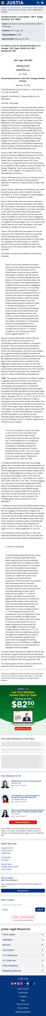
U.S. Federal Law (10, 955)
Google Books (6, 850)
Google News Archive (9, 867)
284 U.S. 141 (21, 396)
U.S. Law (9, 7)
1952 (29, 10)
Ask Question (23, 891)
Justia (3, 7)
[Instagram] (21, 983)
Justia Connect (23, 989)
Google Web (6, 857)
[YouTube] (15, 983)
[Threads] (24, 983)
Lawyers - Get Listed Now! (23, 917)
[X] (31, 983)
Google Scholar (7, 848)
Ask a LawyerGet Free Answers (9, 879)
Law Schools (8, 950)
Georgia (4, 10)
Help (23, 1000)
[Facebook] (18, 983)
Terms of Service (23, 1004)
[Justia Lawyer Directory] (34, 983)
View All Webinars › (23, 822)
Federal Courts (27, 7)
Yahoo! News (6, 869)
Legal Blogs (5, 853)
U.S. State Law (9, 960)
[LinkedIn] (12, 983)
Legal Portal (23, 993)
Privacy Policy (23, 1008)
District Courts (38, 7)
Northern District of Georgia (17, 10)
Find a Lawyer (7, 900)
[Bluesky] (27, 983)
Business (7, 944)
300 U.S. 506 (34, 526)
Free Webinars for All (11, 776)
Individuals (7, 939)
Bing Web (5, 860)
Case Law (17, 7)
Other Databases (10, 965)
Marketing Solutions (12, 970)
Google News (6, 864)
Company (23, 996)
